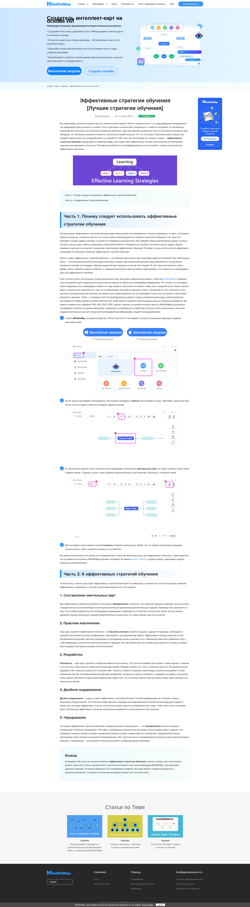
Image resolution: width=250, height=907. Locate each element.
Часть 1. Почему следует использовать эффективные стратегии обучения (100, 195)
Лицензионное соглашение (187, 888)
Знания (64, 86)
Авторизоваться (191, 3)
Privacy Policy (147, 904)
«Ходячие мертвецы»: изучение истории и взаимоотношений (125, 846)
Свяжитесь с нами (102, 883)
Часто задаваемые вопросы (151, 3)
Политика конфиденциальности (189, 879)
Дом (51, 86)
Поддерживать (137, 879)
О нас (96, 879)
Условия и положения (185, 883)
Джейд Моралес (102, 116)
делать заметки (139, 559)
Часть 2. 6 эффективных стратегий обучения (86, 200)
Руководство (127, 3)
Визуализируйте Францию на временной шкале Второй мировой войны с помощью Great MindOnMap (84, 847)
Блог (172, 3)
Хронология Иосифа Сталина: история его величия (165, 846)
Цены (114, 3)
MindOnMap (168, 278)
